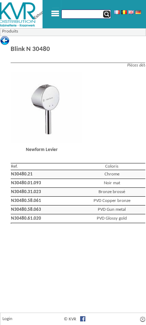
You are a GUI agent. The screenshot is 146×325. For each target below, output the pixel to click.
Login (7, 319)
